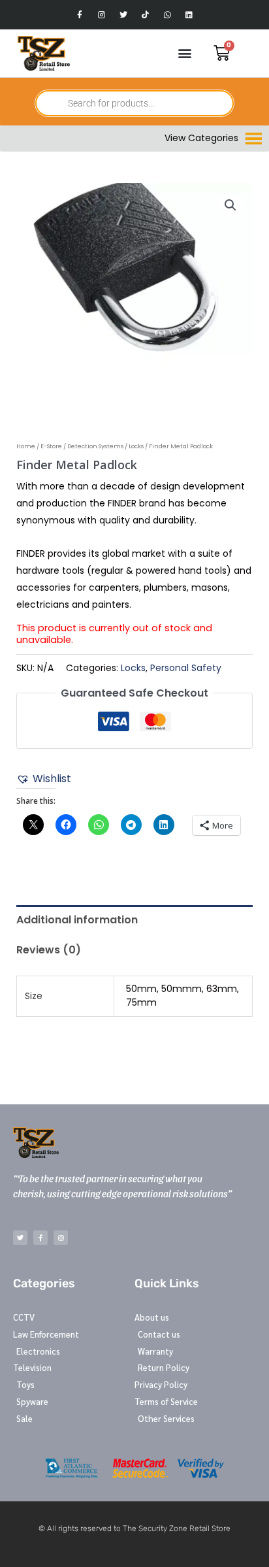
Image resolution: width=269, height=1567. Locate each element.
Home (25, 446)
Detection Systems (95, 446)
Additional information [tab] (77, 919)
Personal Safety (185, 667)
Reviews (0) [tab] (48, 949)
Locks (136, 446)
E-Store (51, 446)
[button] (184, 53)
